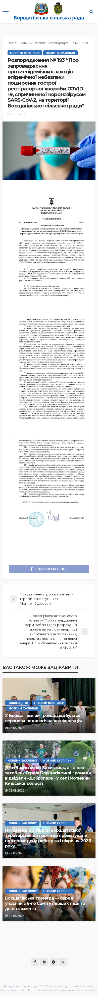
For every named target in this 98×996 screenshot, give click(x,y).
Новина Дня (18, 703)
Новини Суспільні (60, 53)
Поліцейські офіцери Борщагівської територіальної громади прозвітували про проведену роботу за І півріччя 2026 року (48, 838)
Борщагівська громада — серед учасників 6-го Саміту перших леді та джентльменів (45, 903)
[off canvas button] (6, 11)
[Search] (91, 11)
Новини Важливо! (24, 53)
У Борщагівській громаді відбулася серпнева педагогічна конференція (43, 718)
